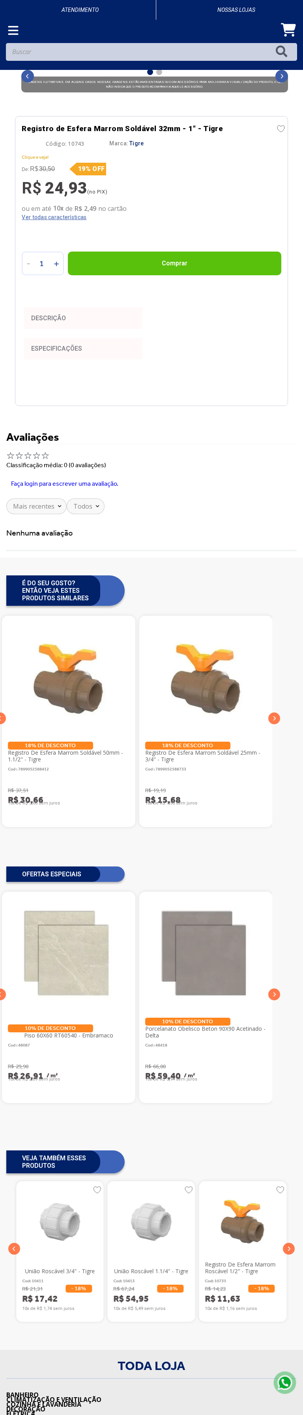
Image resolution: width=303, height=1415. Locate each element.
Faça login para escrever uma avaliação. (64, 512)
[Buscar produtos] (283, 80)
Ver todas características (54, 246)
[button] (14, 1277)
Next (274, 747)
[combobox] (151, 82)
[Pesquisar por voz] (12, 82)
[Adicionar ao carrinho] (174, 292)
